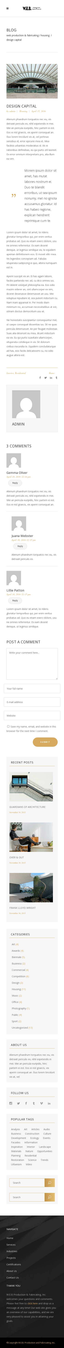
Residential (20, 373)
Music (15, 995)
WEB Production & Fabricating (22, 35)
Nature (29, 1151)
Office (15, 1002)
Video (29, 1164)
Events (46, 1138)
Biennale (16, 957)
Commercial (18, 970)
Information (31, 1142)
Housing (45, 35)
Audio (47, 1129)
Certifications (13, 1264)
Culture (47, 1133)
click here (32, 1303)
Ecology (34, 1138)
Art (13, 944)
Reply (15, 482)
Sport (15, 1021)
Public (15, 1014)
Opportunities (44, 1151)
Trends (44, 1160)
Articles (35, 1129)
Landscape (45, 1146)
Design (15, 982)
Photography (19, 1008)
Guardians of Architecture (27, 806)
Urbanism (16, 1164)
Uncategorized (20, 1027)
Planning (15, 1155)
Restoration (17, 1160)
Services (11, 1244)
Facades (15, 1142)
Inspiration (17, 1146)
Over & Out (16, 857)
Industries (11, 1251)
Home (9, 1238)
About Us (11, 1271)
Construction (32, 1133)
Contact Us (12, 1277)
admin (12, 111)
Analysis (15, 1129)
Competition (18, 976)
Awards (16, 950)
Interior (10, 373)
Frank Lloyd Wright (22, 907)
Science (32, 1160)
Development (18, 1138)
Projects (11, 1257)
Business (17, 963)
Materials (16, 1151)
